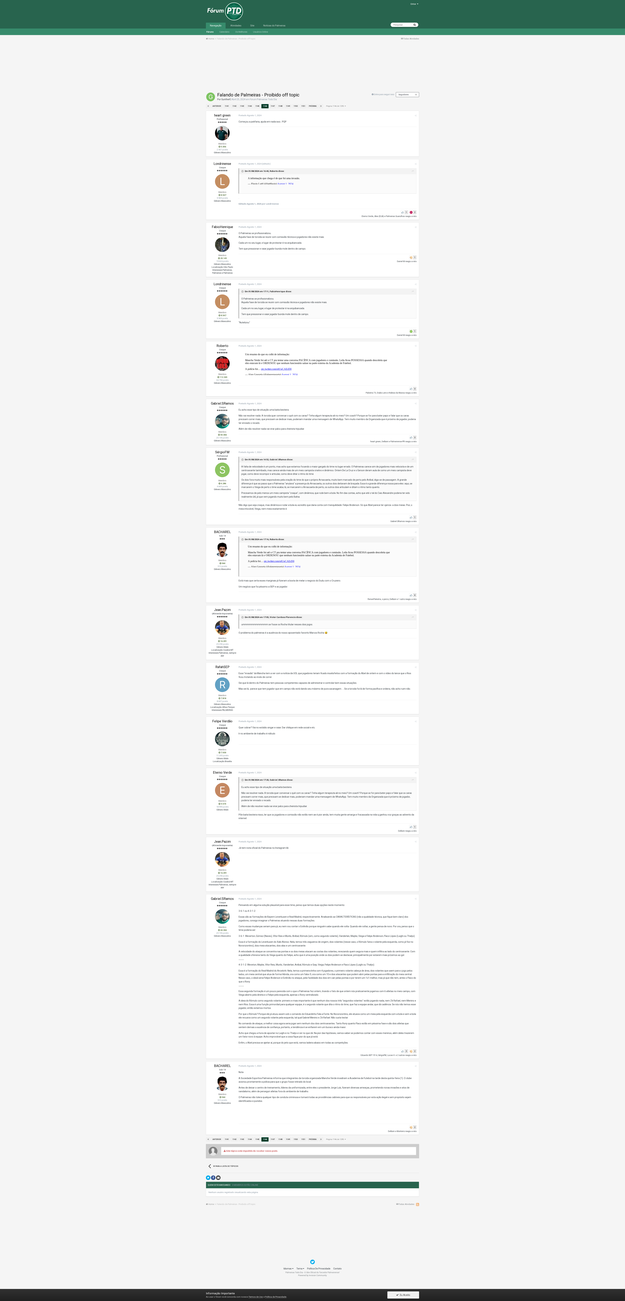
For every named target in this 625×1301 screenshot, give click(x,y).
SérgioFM (222, 452)
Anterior (217, 106)
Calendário (224, 32)
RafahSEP (222, 667)
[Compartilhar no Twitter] (208, 1177)
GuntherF (225, 99)
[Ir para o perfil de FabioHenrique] (222, 244)
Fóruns (210, 32)
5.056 (223, 146)
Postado (250, 115)
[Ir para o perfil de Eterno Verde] (222, 790)
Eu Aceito (404, 1295)
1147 (273, 106)
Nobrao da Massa (397, 393)
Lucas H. (391, 1055)
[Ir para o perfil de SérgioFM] (222, 470)
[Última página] (321, 106)
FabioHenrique (222, 227)
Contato (337, 1268)
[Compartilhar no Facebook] (213, 1177)
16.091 (223, 641)
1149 (288, 106)
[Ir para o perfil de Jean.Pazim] (222, 627)
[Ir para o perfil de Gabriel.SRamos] (222, 421)
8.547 (223, 195)
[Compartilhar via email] (218, 1177)
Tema (299, 1268)
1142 (234, 106)
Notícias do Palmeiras (274, 25)
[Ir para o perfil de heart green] (222, 133)
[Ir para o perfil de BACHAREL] (222, 549)
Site (252, 25)
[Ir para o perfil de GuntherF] (210, 97)
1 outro (401, 599)
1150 (296, 106)
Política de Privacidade (275, 1297)
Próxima (313, 106)
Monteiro (401, 1131)
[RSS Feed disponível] (417, 1204)
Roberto (274, 171)
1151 (303, 106)
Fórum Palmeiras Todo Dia (263, 99)
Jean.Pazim (222, 610)
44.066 (223, 435)
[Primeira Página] (208, 106)
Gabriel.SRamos (222, 403)
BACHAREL (222, 532)
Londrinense (222, 164)
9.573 (223, 804)
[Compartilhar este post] (416, 115)
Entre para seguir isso (384, 94)
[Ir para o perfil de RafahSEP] (222, 684)
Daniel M (401, 261)
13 (416, 95)
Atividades (235, 25)
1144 (250, 106)
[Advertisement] (312, 67)
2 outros (401, 1055)
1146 (265, 106)
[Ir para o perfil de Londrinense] (222, 181)
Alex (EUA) (379, 216)
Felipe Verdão (222, 721)
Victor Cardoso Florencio (283, 617)
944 (223, 563)
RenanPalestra (374, 599)
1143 (242, 106)
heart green (222, 115)
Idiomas (288, 1268)
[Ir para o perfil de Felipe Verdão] (222, 739)
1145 (257, 106)
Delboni (385, 441)
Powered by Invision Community (312, 1275)
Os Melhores (241, 32)
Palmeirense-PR (397, 441)
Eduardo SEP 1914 (369, 1055)
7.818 (223, 698)
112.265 (223, 377)
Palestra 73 (371, 393)
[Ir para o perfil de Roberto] (222, 363)
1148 (280, 106)
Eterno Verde (367, 216)
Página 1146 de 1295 (335, 106)
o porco (385, 599)
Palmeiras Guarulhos (395, 216)
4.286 (223, 483)
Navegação (216, 25)
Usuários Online (260, 32)
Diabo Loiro (382, 393)
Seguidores (403, 94)
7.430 (223, 752)
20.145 (223, 258)
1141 (227, 106)
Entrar (414, 4)
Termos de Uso (256, 1297)
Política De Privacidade (318, 1268)
